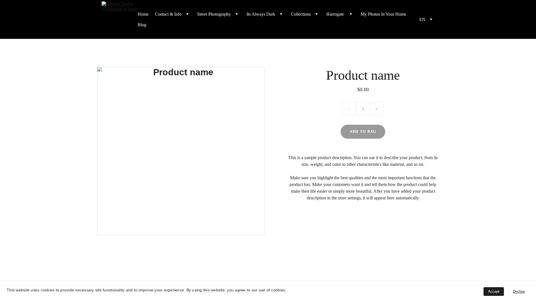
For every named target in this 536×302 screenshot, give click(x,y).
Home (143, 14)
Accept (493, 291)
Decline (519, 291)
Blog (142, 24)
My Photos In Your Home (383, 14)
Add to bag (363, 131)
